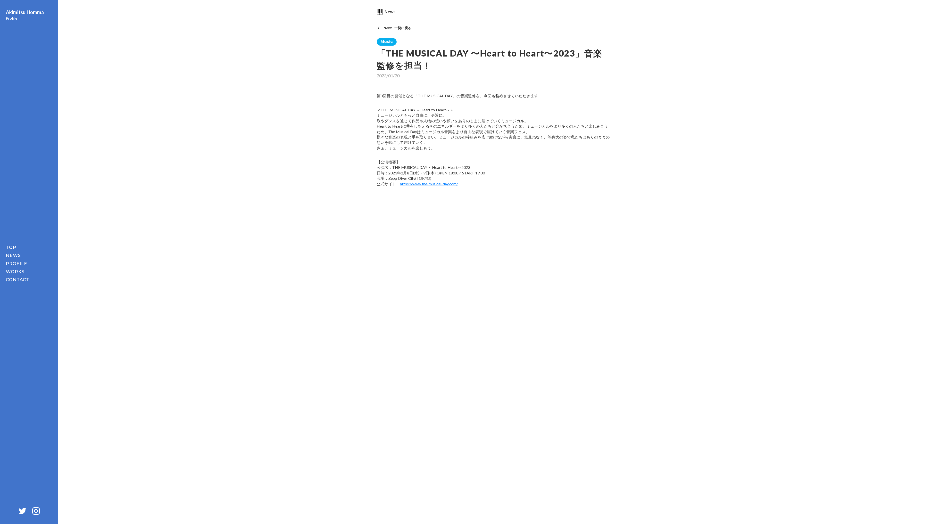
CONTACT (17, 279)
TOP (11, 247)
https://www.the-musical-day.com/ (429, 183)
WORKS (15, 271)
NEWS (13, 255)
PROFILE (16, 263)
